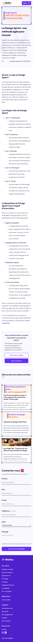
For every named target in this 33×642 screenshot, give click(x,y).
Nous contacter (16, 361)
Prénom (4, 479)
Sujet (4, 522)
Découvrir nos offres (16, 355)
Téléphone (9, 511)
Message (5, 532)
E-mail (4, 500)
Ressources (6, 626)
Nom (3, 489)
